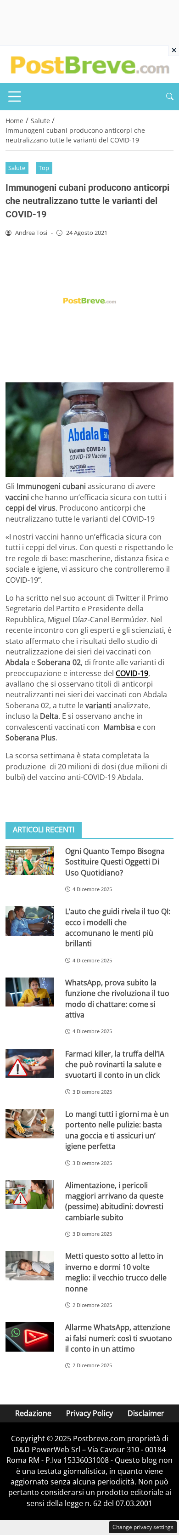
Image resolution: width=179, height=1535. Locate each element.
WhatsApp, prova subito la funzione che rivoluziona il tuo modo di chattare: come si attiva (117, 999)
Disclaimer (146, 1413)
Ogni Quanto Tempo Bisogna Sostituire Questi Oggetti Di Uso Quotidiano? (115, 862)
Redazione (33, 1413)
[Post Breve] (89, 64)
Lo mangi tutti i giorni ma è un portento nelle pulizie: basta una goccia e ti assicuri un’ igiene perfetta (117, 1130)
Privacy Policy (89, 1413)
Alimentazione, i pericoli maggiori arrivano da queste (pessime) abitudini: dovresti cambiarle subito (114, 1201)
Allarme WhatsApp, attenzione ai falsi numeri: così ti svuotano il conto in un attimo (118, 1338)
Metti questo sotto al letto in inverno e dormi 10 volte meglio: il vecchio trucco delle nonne (116, 1272)
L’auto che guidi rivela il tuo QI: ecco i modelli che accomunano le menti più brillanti (117, 927)
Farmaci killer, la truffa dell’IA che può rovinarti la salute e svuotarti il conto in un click (114, 1064)
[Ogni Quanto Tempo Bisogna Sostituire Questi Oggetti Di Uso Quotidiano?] (30, 861)
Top (44, 168)
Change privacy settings (142, 1527)
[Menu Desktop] (15, 96)
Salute (16, 168)
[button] (169, 96)
